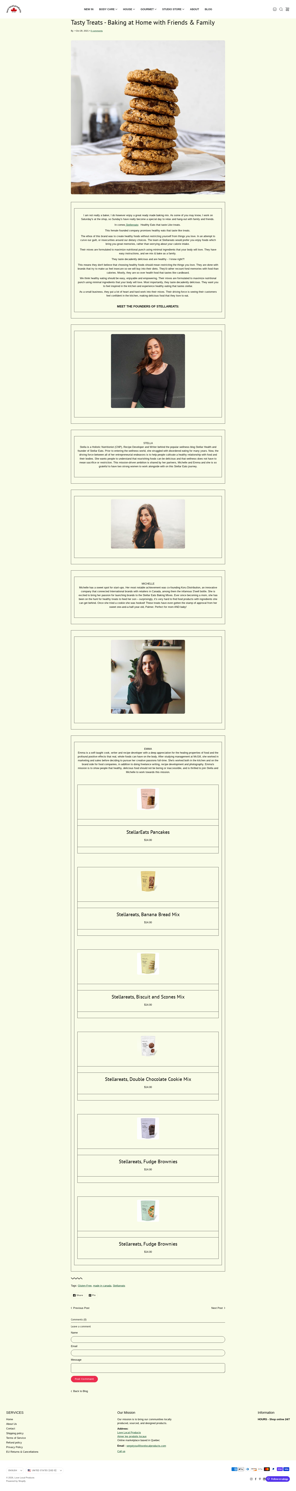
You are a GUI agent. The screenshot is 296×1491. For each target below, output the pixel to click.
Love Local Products (24, 1477)
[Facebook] (255, 1479)
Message (76, 1359)
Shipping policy (15, 1433)
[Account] (274, 9)
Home (9, 1419)
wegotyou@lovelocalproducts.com (146, 1445)
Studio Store (171, 9)
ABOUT (194, 9)
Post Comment (84, 1379)
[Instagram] (251, 1479)
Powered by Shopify (16, 1481)
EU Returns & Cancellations (22, 1451)
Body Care (107, 9)
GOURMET (147, 9)
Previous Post (81, 1308)
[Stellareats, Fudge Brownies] (148, 1128)
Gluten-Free (85, 1285)
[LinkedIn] (264, 1479)
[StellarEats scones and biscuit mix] (148, 964)
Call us (121, 1451)
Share (79, 1295)
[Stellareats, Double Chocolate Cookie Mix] (148, 1046)
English (12, 1470)
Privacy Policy (14, 1447)
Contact (10, 1428)
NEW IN (88, 9)
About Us (11, 1423)
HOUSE (127, 9)
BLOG (208, 9)
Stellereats (132, 224)
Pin (94, 1295)
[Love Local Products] (14, 9)
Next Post (217, 1308)
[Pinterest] (260, 1479)
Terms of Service (16, 1438)
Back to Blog (80, 1391)
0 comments (97, 31)
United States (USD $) (44, 1470)
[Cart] (287, 9)
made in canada (102, 1285)
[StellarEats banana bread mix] (148, 881)
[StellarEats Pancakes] (148, 799)
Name (74, 1332)
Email (74, 1346)
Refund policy (14, 1442)
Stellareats (119, 1285)
